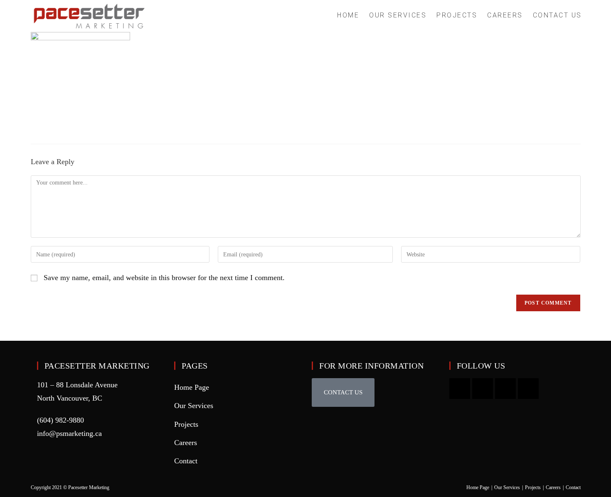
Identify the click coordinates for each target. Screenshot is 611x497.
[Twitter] (528, 388)
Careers (185, 442)
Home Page (191, 387)
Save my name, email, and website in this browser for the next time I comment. (164, 277)
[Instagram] (482, 388)
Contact (185, 461)
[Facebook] (505, 388)
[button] (343, 392)
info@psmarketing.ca (69, 433)
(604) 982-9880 (60, 420)
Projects (186, 424)
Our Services (193, 405)
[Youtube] (459, 388)
